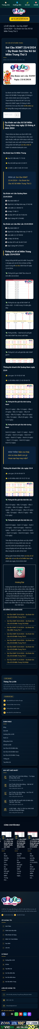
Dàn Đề (5, 731)
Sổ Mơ (6, 964)
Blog (4, 727)
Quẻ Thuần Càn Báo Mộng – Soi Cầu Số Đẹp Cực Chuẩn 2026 (21, 793)
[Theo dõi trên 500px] (25, 1014)
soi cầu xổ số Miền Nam (22, 558)
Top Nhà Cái (7, 762)
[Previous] (2, 858)
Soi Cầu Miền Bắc (9, 973)
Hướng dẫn (17, 4)
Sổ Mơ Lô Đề (7, 745)
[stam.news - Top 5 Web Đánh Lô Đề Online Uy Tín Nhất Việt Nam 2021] (19, 11)
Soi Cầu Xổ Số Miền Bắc (10, 748)
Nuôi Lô (5, 738)
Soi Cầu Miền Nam (9, 977)
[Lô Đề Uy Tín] (12, 901)
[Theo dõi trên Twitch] (29, 1014)
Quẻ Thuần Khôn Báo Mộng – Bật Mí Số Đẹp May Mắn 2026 (21, 785)
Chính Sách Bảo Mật (9, 930)
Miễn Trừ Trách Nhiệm (10, 939)
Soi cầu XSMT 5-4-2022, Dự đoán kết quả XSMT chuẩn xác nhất (9, 843)
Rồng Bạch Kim (8, 741)
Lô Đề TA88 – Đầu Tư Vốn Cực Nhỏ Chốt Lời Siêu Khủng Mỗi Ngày (21, 809)
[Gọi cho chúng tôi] (16, 1014)
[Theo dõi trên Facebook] (3, 1014)
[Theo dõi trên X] (8, 1014)
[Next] (37, 858)
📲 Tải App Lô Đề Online (19, 19)
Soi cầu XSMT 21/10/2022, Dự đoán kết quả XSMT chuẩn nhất (22, 843)
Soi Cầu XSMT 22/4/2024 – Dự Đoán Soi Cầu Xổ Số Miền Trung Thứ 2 (19, 180)
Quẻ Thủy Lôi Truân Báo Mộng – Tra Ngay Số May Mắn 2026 (22, 777)
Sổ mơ (27, 4)
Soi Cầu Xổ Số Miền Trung (14, 43)
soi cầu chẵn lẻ (26, 145)
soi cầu (17, 266)
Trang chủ (6, 4)
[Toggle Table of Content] (15, 115)
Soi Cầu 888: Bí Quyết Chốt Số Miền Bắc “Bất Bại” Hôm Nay (21, 801)
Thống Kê (6, 759)
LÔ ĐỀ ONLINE (9, 26)
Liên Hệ (6, 947)
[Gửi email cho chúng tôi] (12, 1014)
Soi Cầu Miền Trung (9, 981)
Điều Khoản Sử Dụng (9, 935)
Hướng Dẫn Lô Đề (8, 734)
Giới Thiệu (7, 926)
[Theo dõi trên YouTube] (21, 1014)
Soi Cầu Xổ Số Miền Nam (11, 752)
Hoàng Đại (21, 60)
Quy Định (6, 943)
